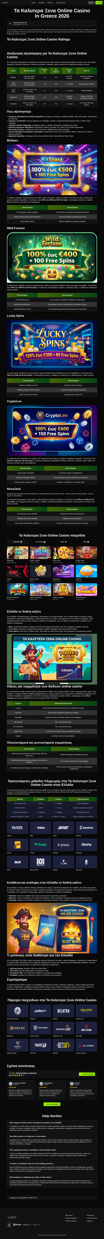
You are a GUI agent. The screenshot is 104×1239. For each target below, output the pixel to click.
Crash (62, 541)
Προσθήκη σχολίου (87, 1074)
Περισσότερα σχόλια (52, 1104)
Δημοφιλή (16, 541)
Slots (85, 541)
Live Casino (39, 541)
